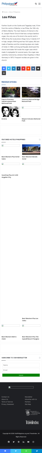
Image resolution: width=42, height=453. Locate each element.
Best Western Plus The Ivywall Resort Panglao (30, 338)
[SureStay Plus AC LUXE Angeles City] (11, 168)
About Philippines (14, 12)
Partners (27, 402)
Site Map (28, 404)
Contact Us (5, 397)
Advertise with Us (31, 399)
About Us (5, 399)
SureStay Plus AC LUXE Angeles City (10, 176)
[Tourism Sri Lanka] (10, 3)
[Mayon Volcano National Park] (31, 111)
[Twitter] (9, 68)
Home (5, 12)
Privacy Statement (8, 404)
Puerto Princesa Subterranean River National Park (9, 101)
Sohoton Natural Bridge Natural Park (31, 100)
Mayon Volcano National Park (31, 120)
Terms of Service (7, 402)
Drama (4, 119)
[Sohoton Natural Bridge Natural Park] (31, 92)
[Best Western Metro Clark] (11, 329)
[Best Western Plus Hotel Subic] (11, 149)
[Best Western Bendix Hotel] (31, 149)
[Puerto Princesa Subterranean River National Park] (11, 92)
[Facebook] (4, 68)
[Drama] (11, 111)
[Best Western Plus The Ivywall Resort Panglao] (31, 329)
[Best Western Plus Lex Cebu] (31, 239)
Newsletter (28, 397)
